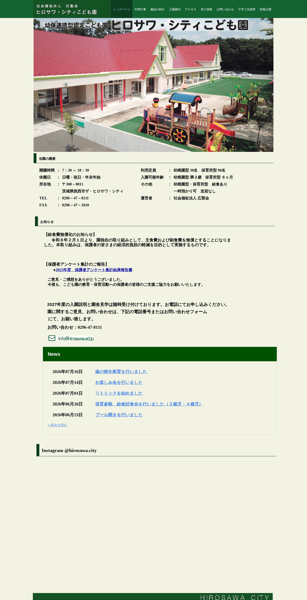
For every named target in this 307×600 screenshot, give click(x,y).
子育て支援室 (246, 9)
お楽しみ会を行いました (119, 382)
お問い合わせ (225, 9)
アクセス (190, 9)
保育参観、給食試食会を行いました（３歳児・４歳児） (149, 404)
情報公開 (265, 9)
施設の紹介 (157, 9)
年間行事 (140, 9)
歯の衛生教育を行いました (121, 371)
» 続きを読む (57, 425)
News (54, 354)
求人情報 (206, 9)
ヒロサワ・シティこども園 (69, 9)
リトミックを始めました (119, 393)
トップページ (121, 9)
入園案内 (175, 9)
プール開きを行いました (119, 414)
